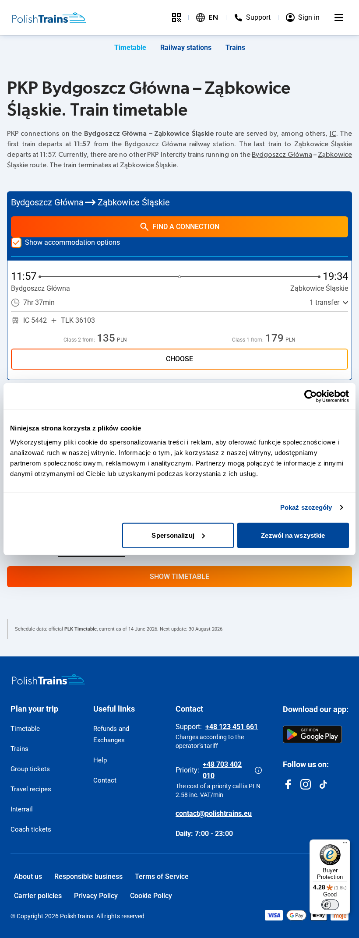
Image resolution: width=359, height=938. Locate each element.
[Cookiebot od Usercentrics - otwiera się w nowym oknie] (310, 396)
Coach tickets (31, 829)
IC (333, 133)
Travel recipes (31, 789)
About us (28, 876)
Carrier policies (38, 896)
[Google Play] (312, 734)
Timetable (130, 47)
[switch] (330, 904)
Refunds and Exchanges (111, 734)
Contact (104, 780)
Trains (235, 47)
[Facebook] (288, 784)
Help (100, 760)
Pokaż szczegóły (306, 507)
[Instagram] (305, 784)
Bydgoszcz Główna (282, 154)
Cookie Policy (151, 896)
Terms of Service (162, 876)
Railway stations (185, 47)
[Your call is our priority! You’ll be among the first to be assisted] (258, 770)
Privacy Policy (96, 896)
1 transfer (324, 302)
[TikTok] (323, 784)
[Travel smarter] (176, 17)
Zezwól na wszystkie (293, 535)
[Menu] (338, 17)
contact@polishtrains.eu (214, 813)
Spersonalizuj (172, 535)
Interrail (22, 809)
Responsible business (88, 876)
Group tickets (30, 769)
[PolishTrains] (49, 679)
